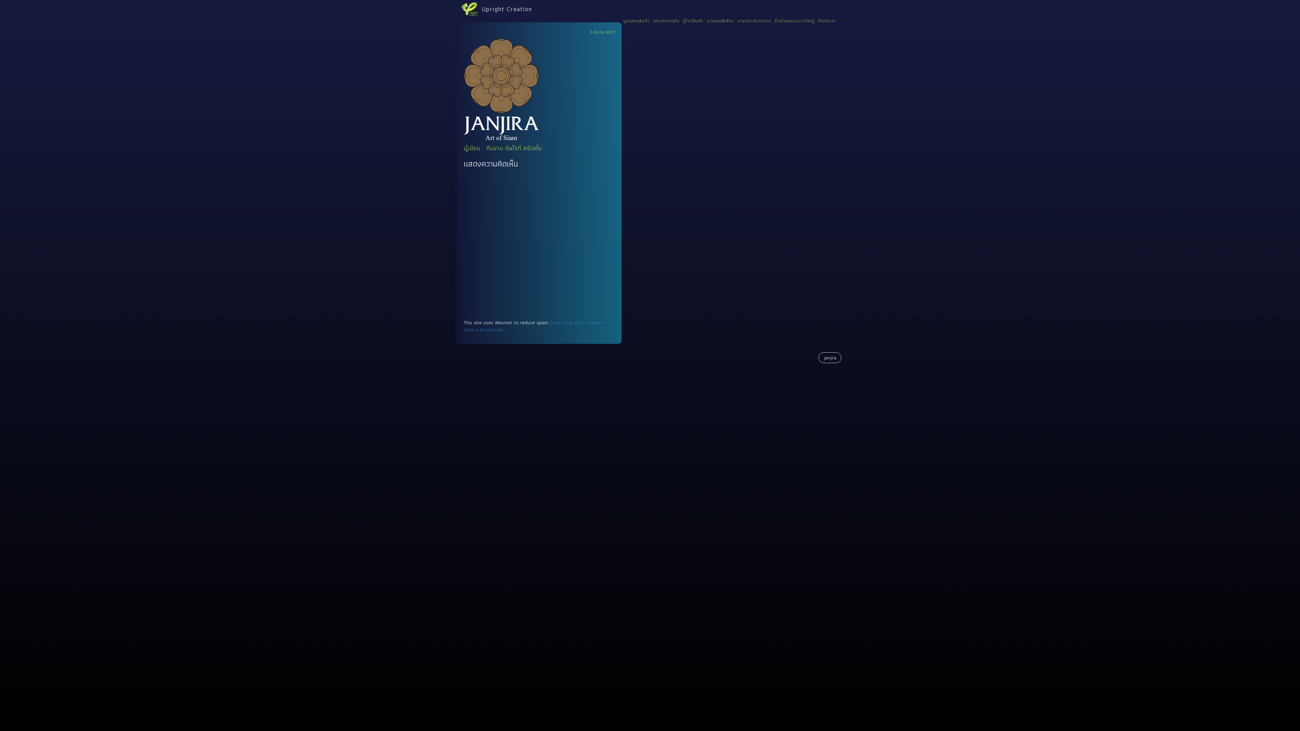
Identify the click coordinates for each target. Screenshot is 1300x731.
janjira (830, 357)
